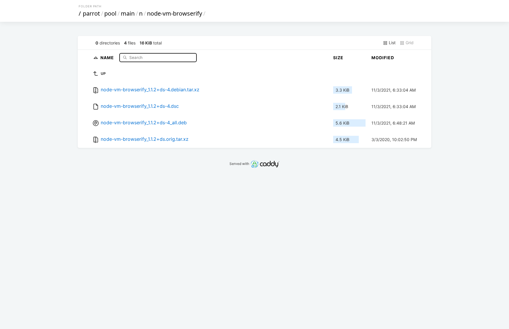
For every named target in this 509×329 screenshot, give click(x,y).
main (128, 13)
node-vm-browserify (174, 13)
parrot (91, 13)
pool (110, 13)
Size (338, 57)
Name (107, 57)
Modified (382, 57)
